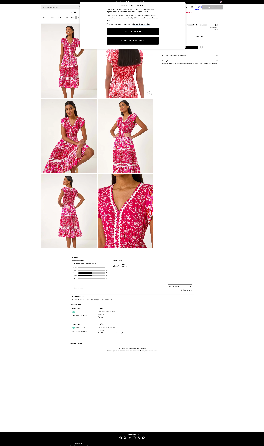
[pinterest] (139, 437)
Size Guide (199, 36)
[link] (192, 7)
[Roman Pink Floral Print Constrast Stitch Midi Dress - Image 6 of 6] (125, 211)
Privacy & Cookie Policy (141, 24)
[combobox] (181, 286)
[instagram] (134, 437)
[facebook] (120, 437)
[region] (133, 25)
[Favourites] (186, 7)
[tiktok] (129, 437)
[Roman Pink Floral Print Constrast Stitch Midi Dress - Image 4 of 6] (125, 136)
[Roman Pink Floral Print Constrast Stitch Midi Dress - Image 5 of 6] (69, 211)
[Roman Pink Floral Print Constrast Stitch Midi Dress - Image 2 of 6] (125, 61)
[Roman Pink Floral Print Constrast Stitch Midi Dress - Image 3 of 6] (69, 136)
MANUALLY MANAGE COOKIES (132, 41)
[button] (190, 61)
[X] (125, 437)
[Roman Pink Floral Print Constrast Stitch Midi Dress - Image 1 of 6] (69, 61)
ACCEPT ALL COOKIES (132, 31)
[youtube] (143, 437)
